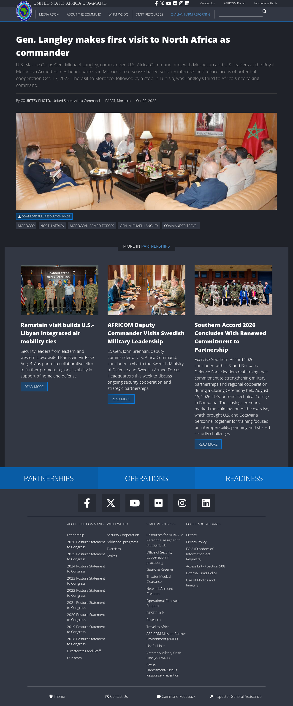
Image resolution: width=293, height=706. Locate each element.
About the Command (85, 524)
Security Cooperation (123, 534)
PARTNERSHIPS (49, 478)
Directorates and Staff (84, 651)
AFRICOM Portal (234, 3)
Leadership (75, 534)
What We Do (117, 524)
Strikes (112, 556)
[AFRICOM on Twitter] (163, 3)
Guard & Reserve (159, 569)
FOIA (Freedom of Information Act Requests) (199, 553)
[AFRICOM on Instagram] (182, 3)
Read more (34, 386)
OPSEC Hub (155, 612)
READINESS (244, 478)
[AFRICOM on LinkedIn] (188, 3)
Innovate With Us (265, 3)
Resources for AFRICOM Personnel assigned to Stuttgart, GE (164, 539)
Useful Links (155, 645)
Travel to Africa (157, 626)
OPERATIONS (146, 478)
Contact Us (207, 3)
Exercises (114, 548)
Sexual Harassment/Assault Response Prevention (162, 670)
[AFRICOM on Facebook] (157, 3)
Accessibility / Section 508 (205, 566)
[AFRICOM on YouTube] (169, 3)
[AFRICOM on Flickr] (176, 3)
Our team (74, 657)
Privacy (191, 534)
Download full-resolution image (45, 216)
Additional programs (122, 542)
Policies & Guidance (203, 524)
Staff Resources (160, 524)
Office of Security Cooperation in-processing (159, 557)
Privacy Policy (196, 542)
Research (153, 619)
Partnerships (155, 246)
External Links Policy (201, 573)
